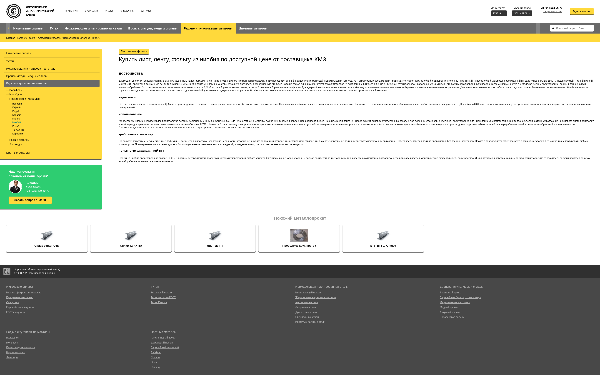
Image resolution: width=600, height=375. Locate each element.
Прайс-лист (71, 11)
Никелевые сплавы (28, 28)
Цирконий (17, 133)
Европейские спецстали (20, 307)
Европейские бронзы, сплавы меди (460, 297)
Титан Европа (159, 302)
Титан (54, 28)
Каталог (109, 11)
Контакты (146, 11)
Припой (155, 357)
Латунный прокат (450, 312)
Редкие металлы (19, 140)
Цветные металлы (253, 28)
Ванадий (17, 103)
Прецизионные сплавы (19, 297)
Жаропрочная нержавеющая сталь (315, 297)
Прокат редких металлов (24, 98)
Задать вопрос (581, 11)
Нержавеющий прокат (308, 292)
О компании (91, 11)
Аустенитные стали (306, 302)
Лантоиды (15, 144)
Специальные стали (307, 317)
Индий (15, 111)
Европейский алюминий (165, 347)
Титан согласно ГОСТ (163, 297)
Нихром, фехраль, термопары (23, 292)
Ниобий (16, 122)
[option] (28, 28)
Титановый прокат (161, 292)
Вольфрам (15, 90)
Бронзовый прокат (450, 292)
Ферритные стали (305, 307)
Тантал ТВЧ (18, 130)
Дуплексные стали (306, 312)
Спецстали (12, 302)
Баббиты (156, 352)
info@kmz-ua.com (552, 11)
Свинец (155, 367)
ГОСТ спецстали (15, 312)
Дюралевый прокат (162, 342)
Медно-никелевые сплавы (455, 302)
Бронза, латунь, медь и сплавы (153, 28)
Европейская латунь (452, 317)
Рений (15, 126)
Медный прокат (449, 307)
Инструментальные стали (310, 322)
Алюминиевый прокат (163, 337)
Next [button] (538, 28)
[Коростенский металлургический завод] (6, 271)
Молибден (15, 94)
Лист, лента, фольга (134, 51)
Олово (154, 362)
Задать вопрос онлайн (30, 200)
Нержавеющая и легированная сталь (93, 28)
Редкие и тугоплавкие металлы (208, 28)
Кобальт (16, 115)
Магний (16, 118)
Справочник (126, 11)
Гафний (16, 107)
